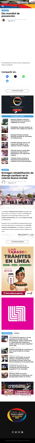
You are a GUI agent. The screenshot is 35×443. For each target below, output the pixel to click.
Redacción (10, 20)
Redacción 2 (11, 183)
